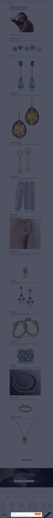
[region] (26, 514)
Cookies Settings (38, 515)
